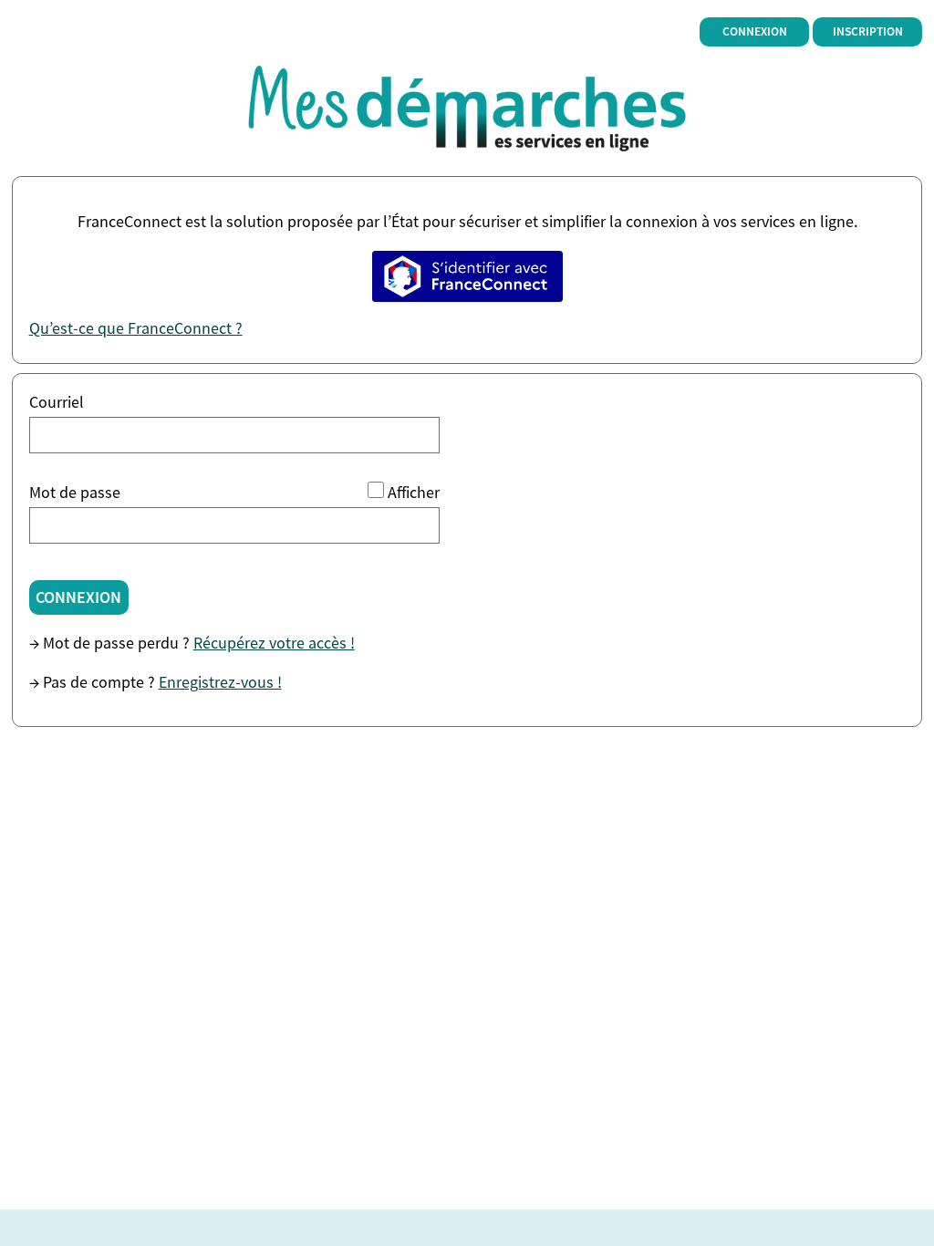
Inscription (868, 31)
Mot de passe (74, 492)
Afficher (414, 492)
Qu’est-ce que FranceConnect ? (136, 327)
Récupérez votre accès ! (274, 642)
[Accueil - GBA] (467, 105)
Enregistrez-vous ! (220, 681)
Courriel (56, 401)
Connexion (754, 31)
